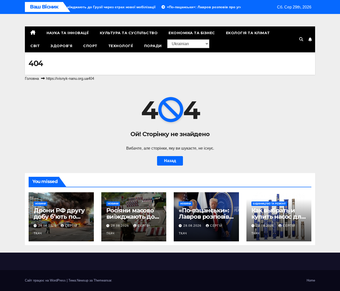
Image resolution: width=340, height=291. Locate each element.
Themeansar (102, 280)
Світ (35, 46)
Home (311, 280)
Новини (40, 203)
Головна (32, 78)
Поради (153, 46)
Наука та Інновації (68, 33)
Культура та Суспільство (129, 33)
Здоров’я (61, 46)
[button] (301, 39)
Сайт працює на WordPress (46, 280)
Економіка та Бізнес (192, 33)
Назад (170, 161)
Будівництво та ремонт (269, 203)
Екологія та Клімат (248, 33)
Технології (120, 46)
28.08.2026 (47, 225)
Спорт (90, 46)
